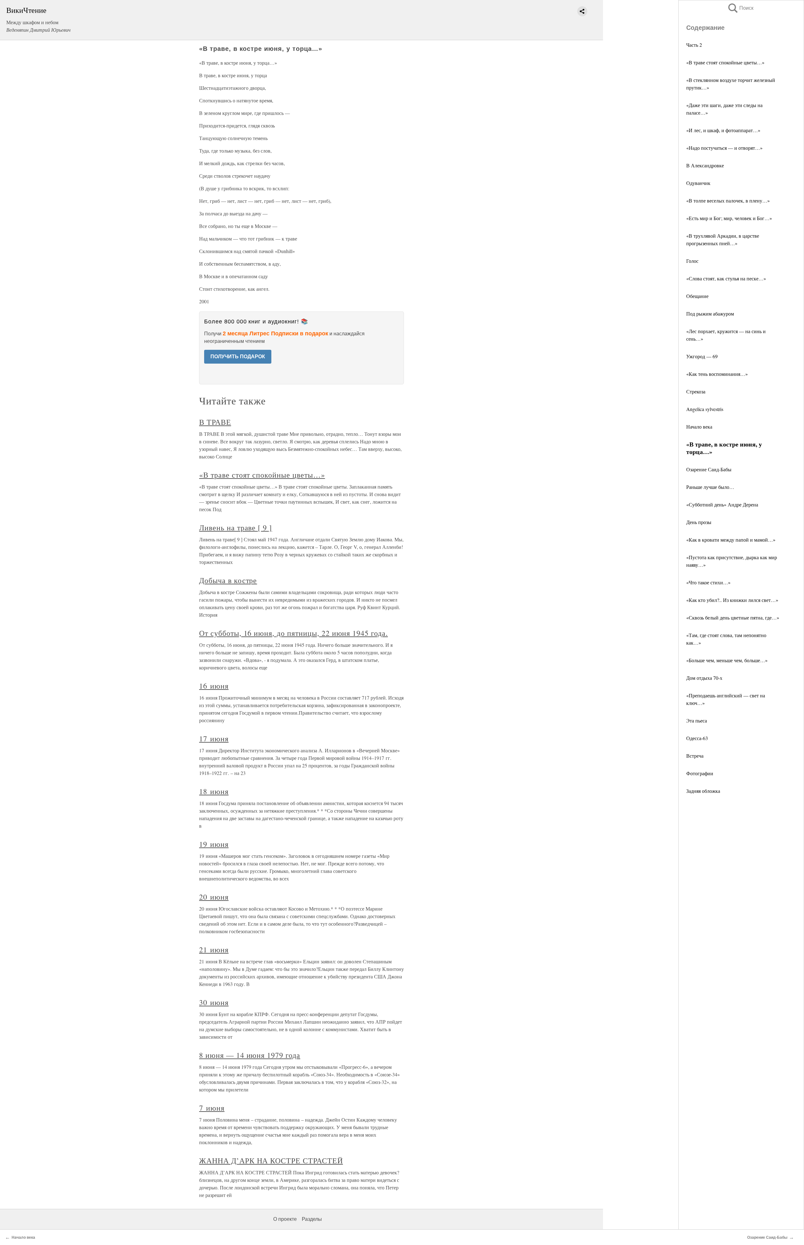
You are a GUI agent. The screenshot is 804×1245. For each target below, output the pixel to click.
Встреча (695, 755)
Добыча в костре (228, 580)
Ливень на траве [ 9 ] (235, 527)
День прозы (698, 522)
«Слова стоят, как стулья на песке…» (726, 278)
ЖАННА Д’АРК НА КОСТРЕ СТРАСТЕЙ (271, 1161)
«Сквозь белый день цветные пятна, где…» (732, 617)
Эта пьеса (696, 720)
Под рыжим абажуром (710, 313)
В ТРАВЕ (215, 422)
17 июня (214, 738)
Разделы (312, 1219)
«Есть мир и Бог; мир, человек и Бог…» (729, 218)
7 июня (212, 1108)
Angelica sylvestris (704, 409)
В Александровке (705, 165)
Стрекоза (695, 391)
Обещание (697, 296)
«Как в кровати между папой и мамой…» (730, 539)
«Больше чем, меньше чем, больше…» (727, 660)
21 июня (214, 950)
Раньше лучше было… (710, 487)
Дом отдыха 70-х (704, 677)
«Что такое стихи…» (708, 582)
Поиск (740, 8)
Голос (692, 260)
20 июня (214, 897)
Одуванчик (698, 183)
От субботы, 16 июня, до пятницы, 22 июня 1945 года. (293, 633)
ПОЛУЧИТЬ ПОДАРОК (237, 356)
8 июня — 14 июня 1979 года (249, 1055)
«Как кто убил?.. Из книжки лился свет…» (732, 600)
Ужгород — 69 (702, 356)
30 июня (214, 1002)
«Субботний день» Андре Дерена (722, 504)
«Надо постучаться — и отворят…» (724, 147)
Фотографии (699, 773)
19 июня (214, 844)
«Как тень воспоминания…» (717, 374)
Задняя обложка (703, 791)
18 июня (214, 791)
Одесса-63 (697, 738)
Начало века (699, 426)
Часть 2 (694, 44)
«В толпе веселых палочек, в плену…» (728, 200)
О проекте (285, 1219)
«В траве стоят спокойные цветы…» (725, 62)
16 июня (214, 686)
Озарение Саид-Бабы (708, 469)
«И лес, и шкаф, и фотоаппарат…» (723, 130)
